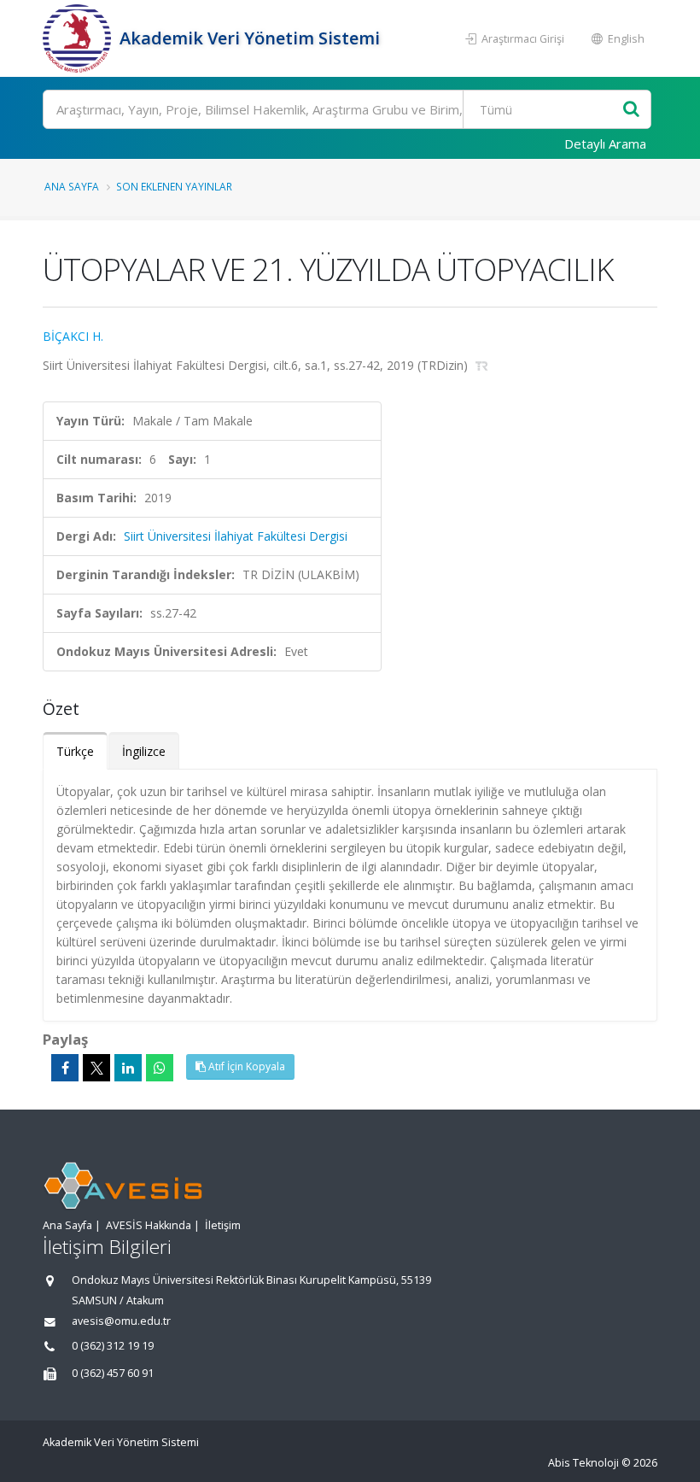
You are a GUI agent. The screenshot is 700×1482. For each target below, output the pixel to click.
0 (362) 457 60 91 (113, 1373)
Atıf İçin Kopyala (245, 1066)
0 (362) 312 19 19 (113, 1345)
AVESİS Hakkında (148, 1225)
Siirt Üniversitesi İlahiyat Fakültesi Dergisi (235, 536)
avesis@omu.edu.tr (121, 1321)
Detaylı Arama (605, 143)
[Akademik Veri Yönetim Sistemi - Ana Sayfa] (79, 38)
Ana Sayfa (71, 186)
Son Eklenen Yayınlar (174, 186)
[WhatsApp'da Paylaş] (159, 1067)
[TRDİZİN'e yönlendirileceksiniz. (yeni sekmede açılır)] (481, 365)
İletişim (223, 1225)
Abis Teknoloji (583, 1463)
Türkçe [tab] (75, 751)
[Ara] (631, 110)
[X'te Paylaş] (96, 1067)
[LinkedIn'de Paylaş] (128, 1067)
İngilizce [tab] (144, 751)
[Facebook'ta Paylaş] (65, 1067)
